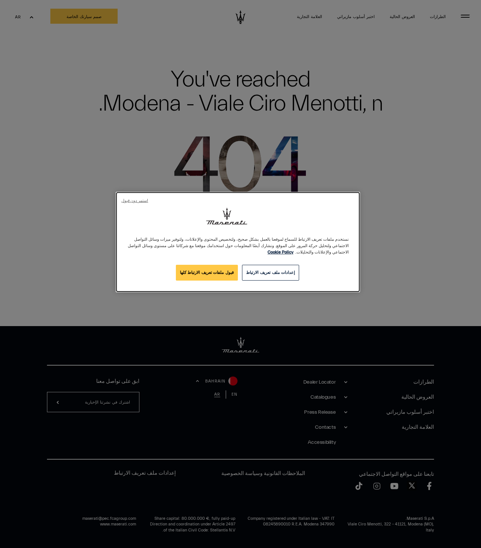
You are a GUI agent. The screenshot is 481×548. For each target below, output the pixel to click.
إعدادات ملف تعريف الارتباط (270, 272)
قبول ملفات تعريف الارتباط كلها (207, 272)
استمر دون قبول (134, 201)
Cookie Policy (280, 252)
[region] (238, 242)
